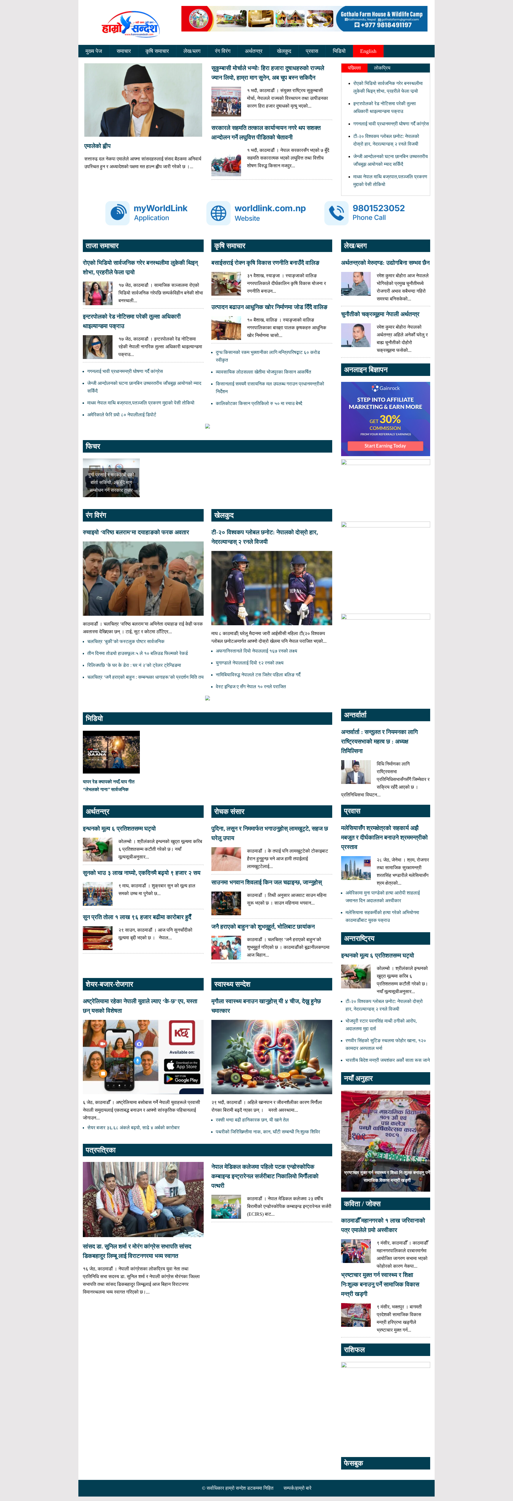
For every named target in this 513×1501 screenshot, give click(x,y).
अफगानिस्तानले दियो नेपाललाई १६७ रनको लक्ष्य (256, 650)
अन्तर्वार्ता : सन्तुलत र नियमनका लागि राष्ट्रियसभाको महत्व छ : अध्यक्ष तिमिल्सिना (379, 741)
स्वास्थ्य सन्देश (232, 984)
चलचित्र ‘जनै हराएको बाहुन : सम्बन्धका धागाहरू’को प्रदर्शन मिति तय (145, 677)
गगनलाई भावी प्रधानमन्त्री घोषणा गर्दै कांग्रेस (391, 123)
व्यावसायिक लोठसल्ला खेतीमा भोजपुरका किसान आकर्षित (263, 371)
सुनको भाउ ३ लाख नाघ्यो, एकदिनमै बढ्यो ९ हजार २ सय (141, 873)
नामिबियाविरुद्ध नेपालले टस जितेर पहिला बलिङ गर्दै (258, 674)
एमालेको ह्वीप (97, 146)
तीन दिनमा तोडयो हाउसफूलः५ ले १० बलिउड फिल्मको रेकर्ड (137, 653)
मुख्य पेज (94, 51)
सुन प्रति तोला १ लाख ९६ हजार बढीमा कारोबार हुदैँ (137, 917)
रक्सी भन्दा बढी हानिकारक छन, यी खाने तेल (252, 1119)
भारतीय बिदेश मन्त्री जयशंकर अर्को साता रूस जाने (388, 1060)
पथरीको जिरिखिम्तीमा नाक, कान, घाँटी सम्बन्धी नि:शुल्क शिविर (268, 1131)
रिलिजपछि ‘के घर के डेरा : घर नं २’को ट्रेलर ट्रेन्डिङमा (134, 665)
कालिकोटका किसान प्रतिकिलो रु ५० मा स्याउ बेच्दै (259, 403)
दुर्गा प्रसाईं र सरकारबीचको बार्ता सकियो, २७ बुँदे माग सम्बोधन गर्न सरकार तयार (111, 482)
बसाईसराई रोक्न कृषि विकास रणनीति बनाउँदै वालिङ (265, 262)
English (368, 51)
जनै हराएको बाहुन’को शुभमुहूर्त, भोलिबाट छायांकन (263, 926)
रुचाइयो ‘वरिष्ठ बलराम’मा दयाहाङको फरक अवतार (136, 532)
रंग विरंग (222, 51)
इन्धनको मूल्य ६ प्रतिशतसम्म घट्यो (119, 828)
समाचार (124, 51)
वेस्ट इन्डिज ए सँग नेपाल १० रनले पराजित (251, 686)
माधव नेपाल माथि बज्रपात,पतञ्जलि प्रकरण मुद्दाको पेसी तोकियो (140, 402)
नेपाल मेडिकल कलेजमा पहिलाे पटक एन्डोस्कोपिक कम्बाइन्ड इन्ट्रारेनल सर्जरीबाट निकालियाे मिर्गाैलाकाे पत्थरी (265, 1176)
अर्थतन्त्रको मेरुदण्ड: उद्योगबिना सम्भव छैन (385, 262)
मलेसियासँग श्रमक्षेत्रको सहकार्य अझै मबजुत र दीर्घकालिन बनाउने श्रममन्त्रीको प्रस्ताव (384, 837)
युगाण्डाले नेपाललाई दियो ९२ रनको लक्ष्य (250, 662)
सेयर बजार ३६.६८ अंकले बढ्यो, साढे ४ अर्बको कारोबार (133, 1127)
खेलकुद (284, 51)
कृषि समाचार (157, 51)
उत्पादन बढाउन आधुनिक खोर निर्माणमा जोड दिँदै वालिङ (269, 307)
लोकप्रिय (382, 67)
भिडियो (339, 51)
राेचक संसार (229, 811)
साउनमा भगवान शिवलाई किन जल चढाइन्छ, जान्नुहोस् (266, 882)
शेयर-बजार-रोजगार (109, 984)
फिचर (93, 446)
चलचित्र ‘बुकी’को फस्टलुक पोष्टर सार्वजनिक (125, 641)
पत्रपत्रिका (100, 1150)
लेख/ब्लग (191, 51)
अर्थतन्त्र (253, 51)
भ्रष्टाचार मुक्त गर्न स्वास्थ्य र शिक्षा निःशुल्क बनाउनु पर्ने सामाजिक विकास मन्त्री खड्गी (380, 1284)
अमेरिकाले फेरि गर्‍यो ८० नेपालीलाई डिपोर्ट (121, 414)
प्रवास (312, 51)
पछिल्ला (354, 67)
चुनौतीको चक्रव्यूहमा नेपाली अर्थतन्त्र (380, 314)
